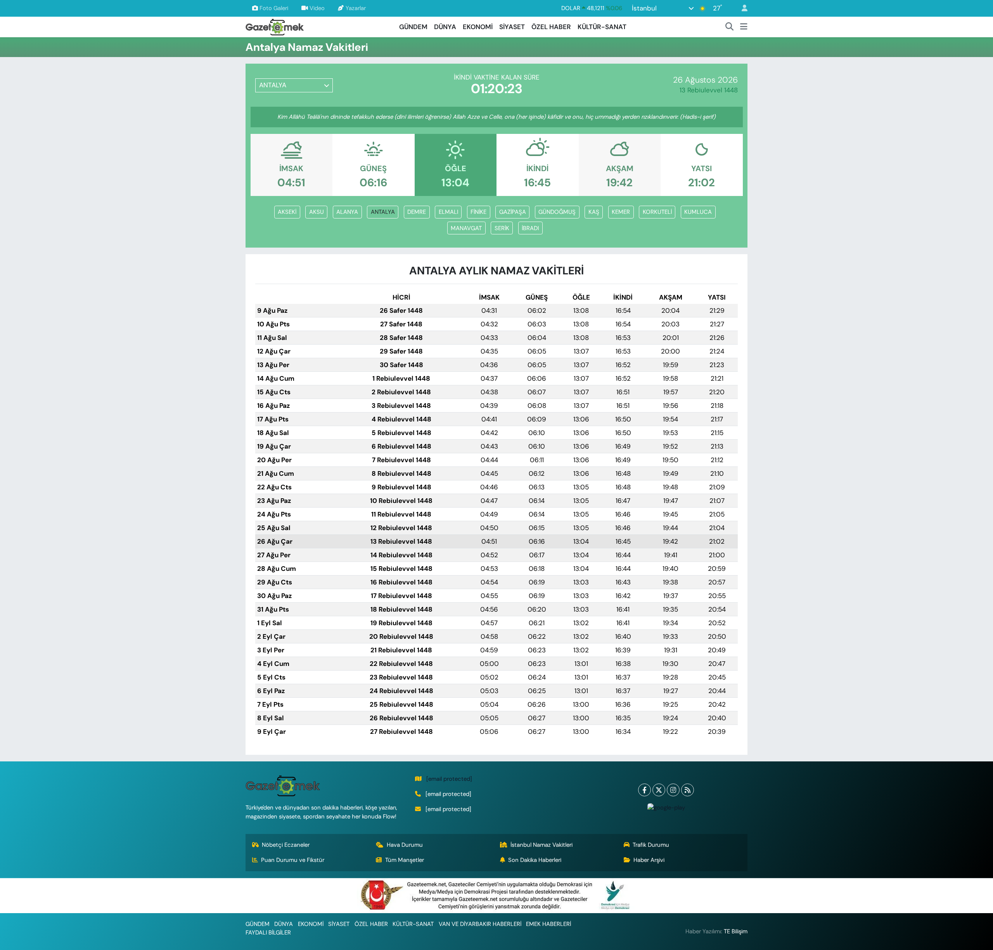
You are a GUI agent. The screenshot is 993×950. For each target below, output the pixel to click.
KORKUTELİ (657, 212)
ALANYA (347, 212)
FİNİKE (478, 212)
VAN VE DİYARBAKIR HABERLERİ (480, 924)
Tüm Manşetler (404, 860)
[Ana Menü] (743, 27)
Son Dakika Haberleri (534, 860)
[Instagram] (673, 790)
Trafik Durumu (651, 845)
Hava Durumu (405, 845)
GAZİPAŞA (512, 212)
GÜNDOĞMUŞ (557, 212)
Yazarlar (356, 8)
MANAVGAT (466, 228)
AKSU (316, 212)
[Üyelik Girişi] (741, 8)
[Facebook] (644, 790)
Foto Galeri (273, 8)
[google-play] (666, 807)
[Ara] (729, 27)
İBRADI (530, 228)
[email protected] (449, 779)
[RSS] (687, 790)
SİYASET (512, 27)
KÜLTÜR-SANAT (602, 27)
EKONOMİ (478, 27)
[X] (658, 790)
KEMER (621, 212)
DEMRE (416, 212)
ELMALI (448, 212)
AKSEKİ (287, 212)
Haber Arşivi (648, 860)
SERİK (502, 228)
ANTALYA (383, 212)
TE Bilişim (735, 931)
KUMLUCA (698, 212)
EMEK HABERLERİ (548, 924)
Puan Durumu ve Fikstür (292, 860)
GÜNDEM (413, 27)
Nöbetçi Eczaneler (286, 845)
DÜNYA (445, 27)
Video (317, 8)
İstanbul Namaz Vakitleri (541, 845)
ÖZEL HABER (551, 27)
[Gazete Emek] (275, 26)
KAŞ (593, 212)
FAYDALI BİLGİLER (268, 932)
